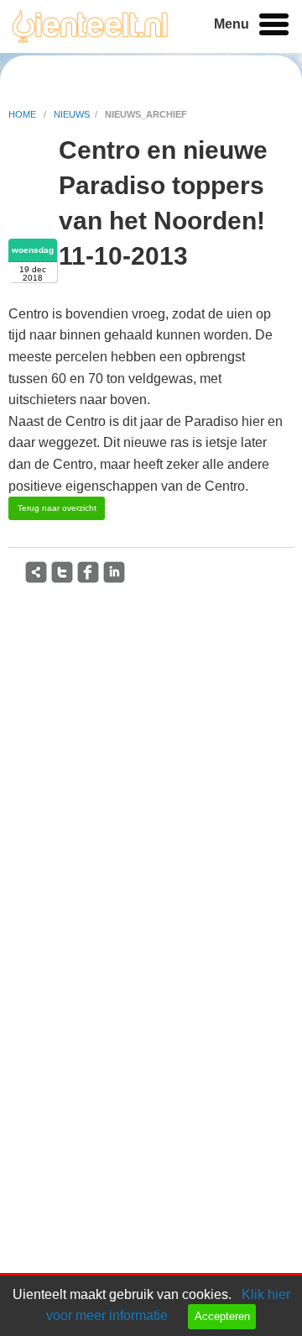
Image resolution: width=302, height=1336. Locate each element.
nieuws (72, 114)
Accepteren (222, 1316)
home (23, 114)
